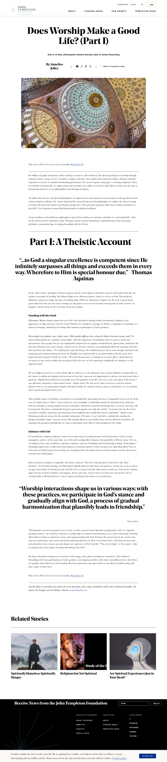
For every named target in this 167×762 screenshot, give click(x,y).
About (72, 11)
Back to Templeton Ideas (114, 66)
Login (151, 5)
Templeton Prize (122, 4)
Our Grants (119, 11)
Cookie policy (119, 758)
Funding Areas (93, 11)
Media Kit (80, 725)
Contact (133, 4)
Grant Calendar (84, 720)
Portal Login (82, 733)
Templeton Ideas (145, 11)
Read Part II (77, 164)
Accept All (147, 756)
